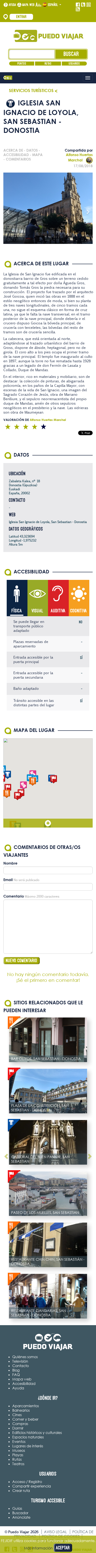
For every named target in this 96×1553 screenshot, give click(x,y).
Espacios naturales (28, 1437)
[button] (17, 796)
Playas (17, 1455)
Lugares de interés (27, 1446)
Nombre (10, 863)
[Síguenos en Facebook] (77, 5)
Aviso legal (55, 1532)
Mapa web (28, 4)
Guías (17, 1508)
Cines (17, 1415)
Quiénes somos (25, 1357)
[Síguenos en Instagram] (88, 5)
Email (8, 879)
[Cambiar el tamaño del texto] (38, 4)
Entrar (21, 16)
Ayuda (12, 4)
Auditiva (58, 611)
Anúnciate (21, 1517)
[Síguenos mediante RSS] (77, 9)
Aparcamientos (25, 1406)
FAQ (16, 1374)
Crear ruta (21, 1490)
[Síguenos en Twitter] (83, 5)
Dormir (17, 1428)
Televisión (20, 1361)
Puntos (21, 64)
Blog (16, 1370)
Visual (37, 611)
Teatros (18, 1464)
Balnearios (21, 1410)
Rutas (48, 64)
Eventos (18, 1441)
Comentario (13, 896)
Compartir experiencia (31, 1486)
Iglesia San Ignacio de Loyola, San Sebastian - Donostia (48, 522)
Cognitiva (78, 611)
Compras (20, 1423)
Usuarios (74, 64)
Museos (18, 1450)
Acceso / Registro (27, 1481)
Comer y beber (25, 1419)
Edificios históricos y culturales (37, 1432)
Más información (38, 1548)
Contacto (20, 1366)
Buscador (20, 1513)
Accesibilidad (23, 1383)
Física (17, 611)
